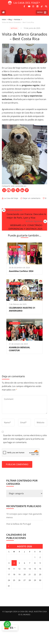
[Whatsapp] (4, 190)
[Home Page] (3, 12)
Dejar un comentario (31, 198)
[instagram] (33, 5)
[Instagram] (13, 190)
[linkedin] (37, 5)
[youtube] (29, 5)
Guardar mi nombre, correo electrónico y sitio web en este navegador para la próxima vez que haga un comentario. (25, 439)
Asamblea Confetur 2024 (21, 271)
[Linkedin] (22, 190)
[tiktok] (42, 6)
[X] (18, 190)
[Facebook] (9, 190)
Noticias (14, 28)
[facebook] (25, 5)
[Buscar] (46, 6)
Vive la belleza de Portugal (18, 524)
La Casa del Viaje (11, 198)
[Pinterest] (27, 190)
